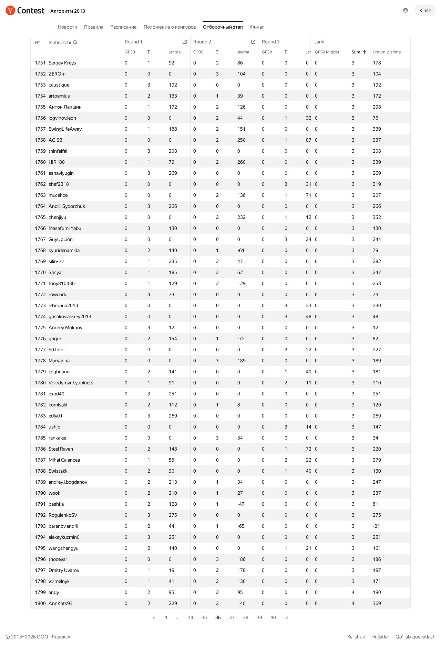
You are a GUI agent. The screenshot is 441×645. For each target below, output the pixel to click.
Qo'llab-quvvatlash (415, 636)
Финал (257, 27)
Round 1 (134, 41)
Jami (319, 41)
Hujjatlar (380, 636)
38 (245, 617)
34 (190, 617)
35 (204, 617)
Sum (356, 52)
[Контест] (25, 10)
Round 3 (271, 41)
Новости (67, 27)
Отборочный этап (223, 27)
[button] (63, 42)
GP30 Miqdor (327, 52)
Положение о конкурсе (170, 27)
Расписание (123, 27)
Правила (93, 27)
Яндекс (60, 636)
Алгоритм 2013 (67, 11)
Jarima (175, 52)
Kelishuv (356, 636)
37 (232, 617)
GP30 (130, 52)
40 (273, 617)
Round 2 (202, 41)
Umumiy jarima (387, 52)
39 (259, 617)
